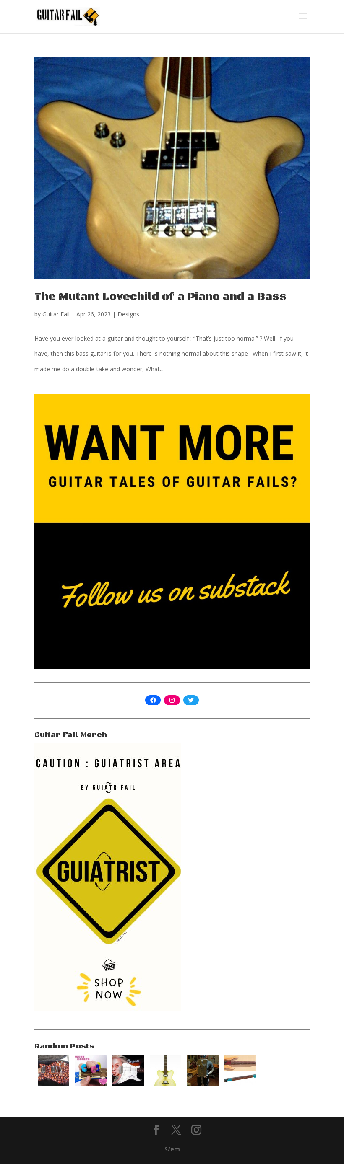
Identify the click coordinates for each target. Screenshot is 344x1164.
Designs (128, 314)
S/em (172, 1149)
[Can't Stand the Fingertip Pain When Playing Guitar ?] (91, 1084)
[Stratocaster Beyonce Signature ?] (128, 1084)
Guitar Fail (56, 314)
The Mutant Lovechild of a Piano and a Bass (160, 297)
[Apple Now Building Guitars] (165, 1084)
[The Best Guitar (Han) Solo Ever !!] (203, 1084)
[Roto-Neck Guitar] (240, 1084)
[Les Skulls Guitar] (53, 1084)
